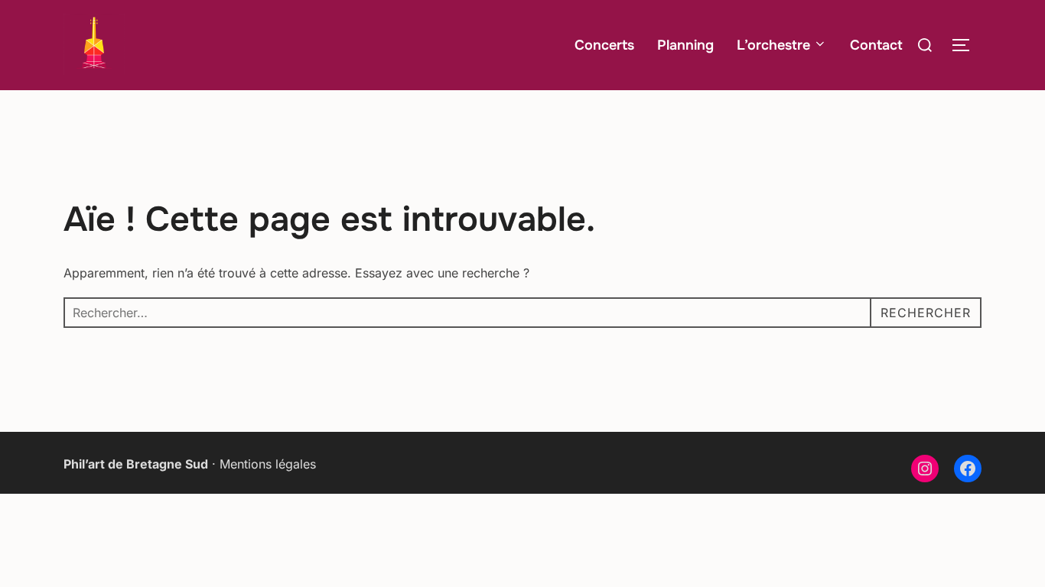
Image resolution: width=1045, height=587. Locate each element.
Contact (876, 45)
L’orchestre (773, 45)
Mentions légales (268, 464)
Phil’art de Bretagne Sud (135, 464)
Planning (685, 45)
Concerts (604, 45)
